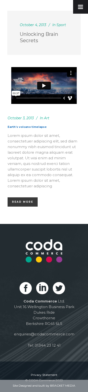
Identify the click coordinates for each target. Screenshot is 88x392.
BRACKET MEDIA (62, 385)
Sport (61, 25)
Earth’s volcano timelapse (27, 127)
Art (46, 118)
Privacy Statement (44, 375)
